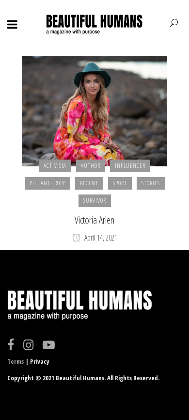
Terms (15, 361)
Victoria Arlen (94, 219)
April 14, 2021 (100, 237)
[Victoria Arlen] (94, 110)
